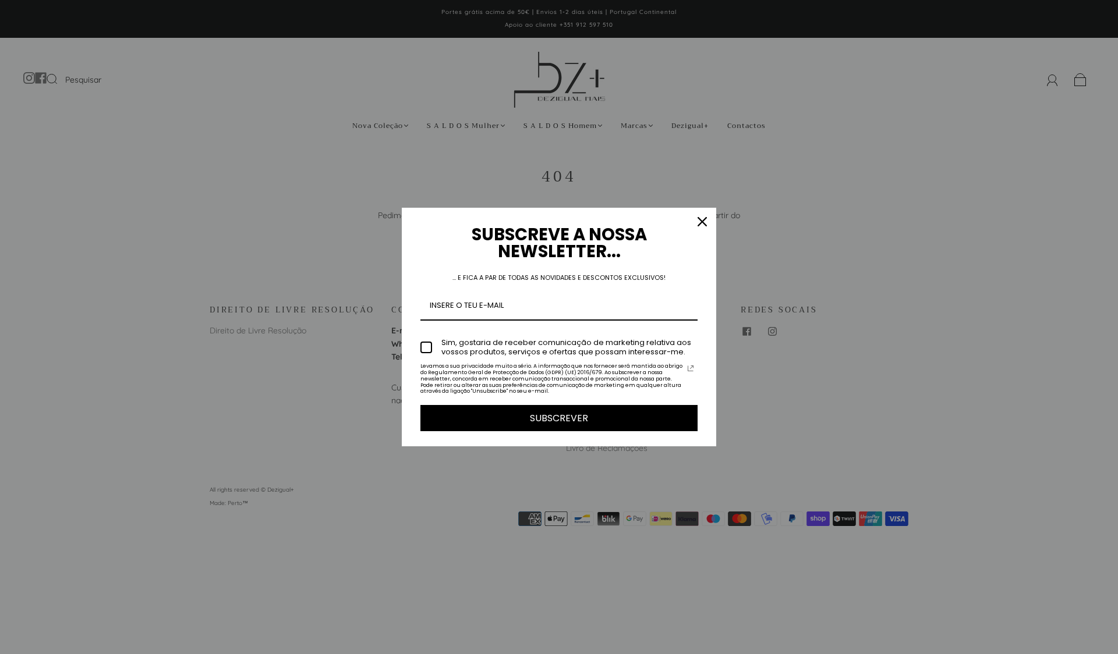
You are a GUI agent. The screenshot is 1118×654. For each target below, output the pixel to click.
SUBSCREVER (559, 418)
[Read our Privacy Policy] (691, 368)
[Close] (702, 222)
